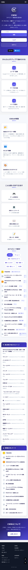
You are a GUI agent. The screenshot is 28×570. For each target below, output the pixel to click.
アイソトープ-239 (7, 386)
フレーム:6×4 (6, 404)
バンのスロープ (7, 360)
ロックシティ (6, 439)
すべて (9, 255)
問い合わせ (4, 552)
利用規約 (16, 548)
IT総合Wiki (7, 272)
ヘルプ (14, 40)
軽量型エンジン (7, 423)
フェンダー (6, 379)
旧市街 (4, 420)
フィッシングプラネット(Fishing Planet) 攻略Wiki (12, 309)
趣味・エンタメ (8, 262)
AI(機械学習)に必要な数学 (11, 320)
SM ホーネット (7, 414)
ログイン (14, 45)
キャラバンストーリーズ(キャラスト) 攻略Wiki (13, 276)
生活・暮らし (10, 266)
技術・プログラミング (14, 259)
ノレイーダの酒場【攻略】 (11, 286)
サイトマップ (5, 557)
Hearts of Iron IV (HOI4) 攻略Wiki (13, 317)
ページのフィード (5, 560)
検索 (14, 34)
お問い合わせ (14, 534)
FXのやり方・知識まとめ (10, 313)
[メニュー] (25, 2)
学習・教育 (19, 262)
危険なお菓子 (6, 409)
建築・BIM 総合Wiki (9, 329)
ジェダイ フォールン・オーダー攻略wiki (12, 296)
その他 (19, 266)
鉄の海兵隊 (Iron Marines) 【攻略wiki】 (13, 291)
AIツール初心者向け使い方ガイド (11, 334)
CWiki (3, 2)
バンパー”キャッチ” (8, 434)
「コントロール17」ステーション (11, 392)
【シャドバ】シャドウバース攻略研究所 (13, 325)
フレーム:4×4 (6, 365)
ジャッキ (5, 371)
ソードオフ (6, 397)
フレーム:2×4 (6, 374)
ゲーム (17, 255)
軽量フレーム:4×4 (7, 428)
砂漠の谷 (5, 383)
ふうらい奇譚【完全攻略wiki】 (12, 300)
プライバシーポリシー (19, 550)
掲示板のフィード (5, 562)
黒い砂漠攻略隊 (8, 304)
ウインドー (6, 357)
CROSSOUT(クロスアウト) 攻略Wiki (12, 281)
